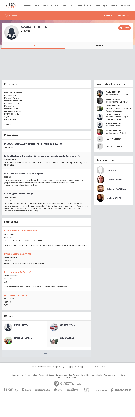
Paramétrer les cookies (81, 375)
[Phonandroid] (121, 390)
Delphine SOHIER (113, 198)
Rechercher (12, 15)
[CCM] (26, 390)
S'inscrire (108, 15)
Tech (36, 5)
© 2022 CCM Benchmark (67, 377)
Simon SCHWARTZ (23, 337)
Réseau (99, 45)
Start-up (67, 5)
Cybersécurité (84, 5)
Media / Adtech (50, 5)
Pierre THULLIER (113, 114)
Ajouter (126, 27)
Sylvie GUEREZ (67, 337)
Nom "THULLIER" (113, 139)
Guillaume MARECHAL (116, 189)
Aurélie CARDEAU (114, 179)
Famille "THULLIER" (114, 146)
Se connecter (122, 15)
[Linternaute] (42, 390)
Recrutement (43, 375)
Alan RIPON (111, 170)
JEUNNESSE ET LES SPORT (16, 295)
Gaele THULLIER (113, 99)
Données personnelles (64, 375)
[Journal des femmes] (11, 390)
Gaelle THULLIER (113, 92)
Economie (126, 5)
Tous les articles (109, 375)
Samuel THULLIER (113, 130)
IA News (27, 5)
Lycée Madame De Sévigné (17, 253)
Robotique (101, 5)
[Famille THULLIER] (100, 146)
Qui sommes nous (16, 375)
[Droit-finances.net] (58, 390)
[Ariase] (101, 390)
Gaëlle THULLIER (113, 106)
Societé (51, 375)
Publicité (34, 375)
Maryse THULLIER (113, 123)
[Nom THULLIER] (100, 139)
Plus (46, 353)
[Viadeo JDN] (86, 390)
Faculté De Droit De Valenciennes (20, 230)
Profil (33, 45)
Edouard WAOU (67, 324)
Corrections (120, 375)
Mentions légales (96, 375)
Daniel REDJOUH (22, 324)
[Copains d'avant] (72, 390)
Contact (27, 375)
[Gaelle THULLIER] (11, 32)
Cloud (114, 5)
